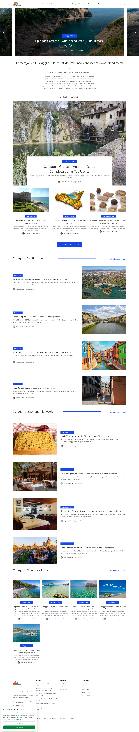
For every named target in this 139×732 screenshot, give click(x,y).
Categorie (85, 680)
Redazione (62, 680)
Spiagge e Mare (76, 4)
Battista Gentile (63, 684)
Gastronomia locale (65, 4)
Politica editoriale (62, 718)
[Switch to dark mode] (124, 3)
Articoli (38, 680)
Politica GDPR (52, 718)
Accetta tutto (19, 727)
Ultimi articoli (46, 4)
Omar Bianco (62, 686)
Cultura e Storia (87, 4)
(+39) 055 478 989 (19, 705)
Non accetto (19, 723)
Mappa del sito (71, 718)
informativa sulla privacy (16, 719)
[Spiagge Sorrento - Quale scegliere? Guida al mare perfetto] (69, 32)
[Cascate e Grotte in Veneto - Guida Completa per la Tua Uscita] (69, 143)
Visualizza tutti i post (118, 259)
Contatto (45, 718)
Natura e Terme (97, 4)
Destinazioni (54, 4)
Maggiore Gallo (63, 689)
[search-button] (120, 4)
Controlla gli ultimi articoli (69, 245)
